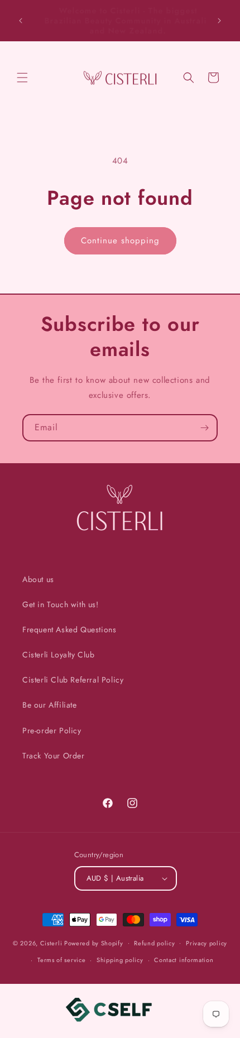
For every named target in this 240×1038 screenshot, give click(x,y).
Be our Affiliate (49, 704)
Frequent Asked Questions (69, 629)
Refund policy (154, 943)
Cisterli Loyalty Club (58, 654)
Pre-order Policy (51, 730)
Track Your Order (53, 755)
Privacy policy (206, 943)
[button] (22, 77)
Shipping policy (120, 959)
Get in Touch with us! (60, 604)
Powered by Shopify (93, 942)
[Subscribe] (204, 427)
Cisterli (51, 942)
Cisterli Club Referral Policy (72, 679)
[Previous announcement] (20, 20)
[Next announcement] (219, 20)
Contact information (183, 959)
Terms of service (61, 959)
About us (38, 579)
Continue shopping (120, 240)
